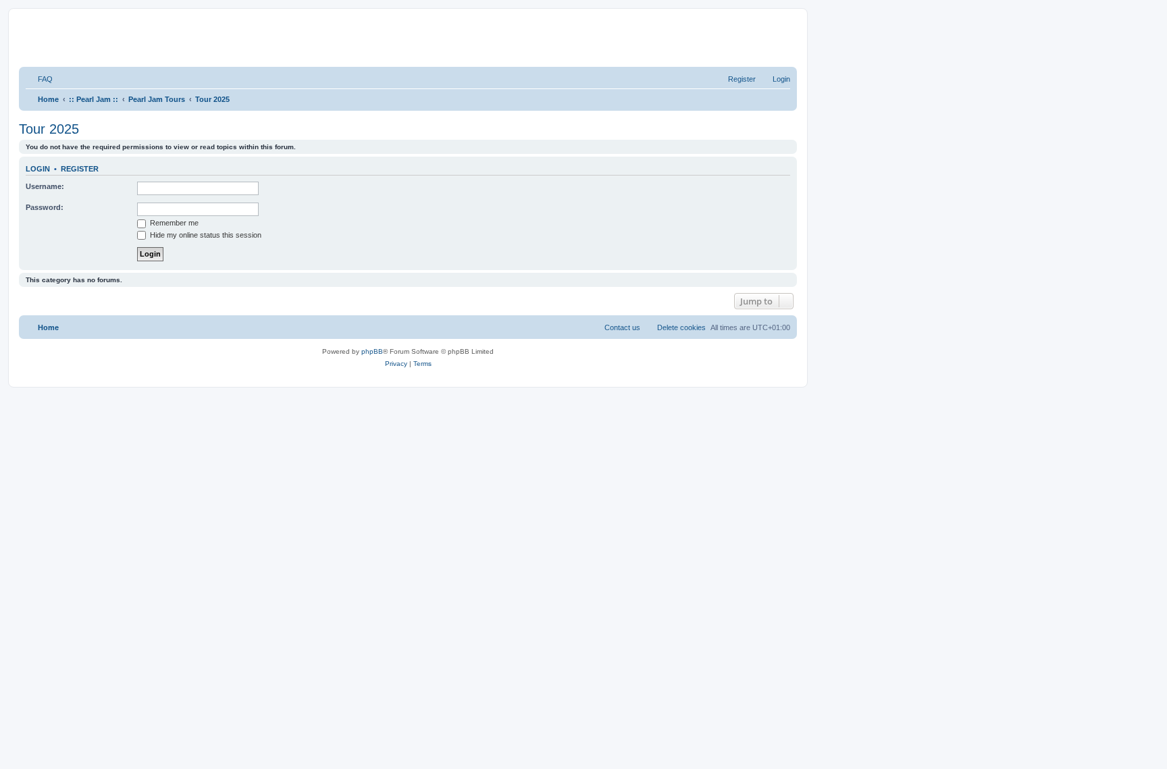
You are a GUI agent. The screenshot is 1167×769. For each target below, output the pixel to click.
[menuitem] (39, 79)
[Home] (189, 36)
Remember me (173, 223)
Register (80, 169)
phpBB (372, 351)
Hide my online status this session (204, 235)
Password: (44, 207)
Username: (45, 186)
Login (38, 169)
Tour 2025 (49, 129)
